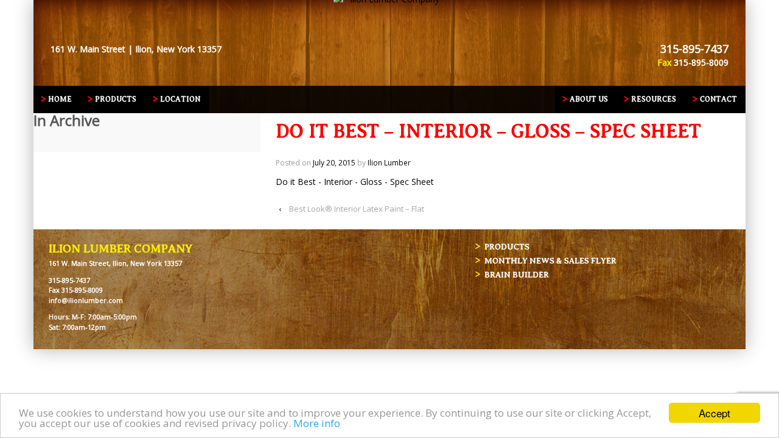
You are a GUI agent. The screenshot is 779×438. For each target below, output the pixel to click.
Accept (714, 412)
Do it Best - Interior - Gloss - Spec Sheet (355, 181)
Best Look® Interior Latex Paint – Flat (356, 208)
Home (60, 99)
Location (180, 99)
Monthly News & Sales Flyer (550, 260)
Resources (653, 99)
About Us (589, 99)
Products (115, 99)
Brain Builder (516, 274)
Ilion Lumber (389, 163)
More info (316, 423)
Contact (718, 99)
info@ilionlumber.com (86, 300)
